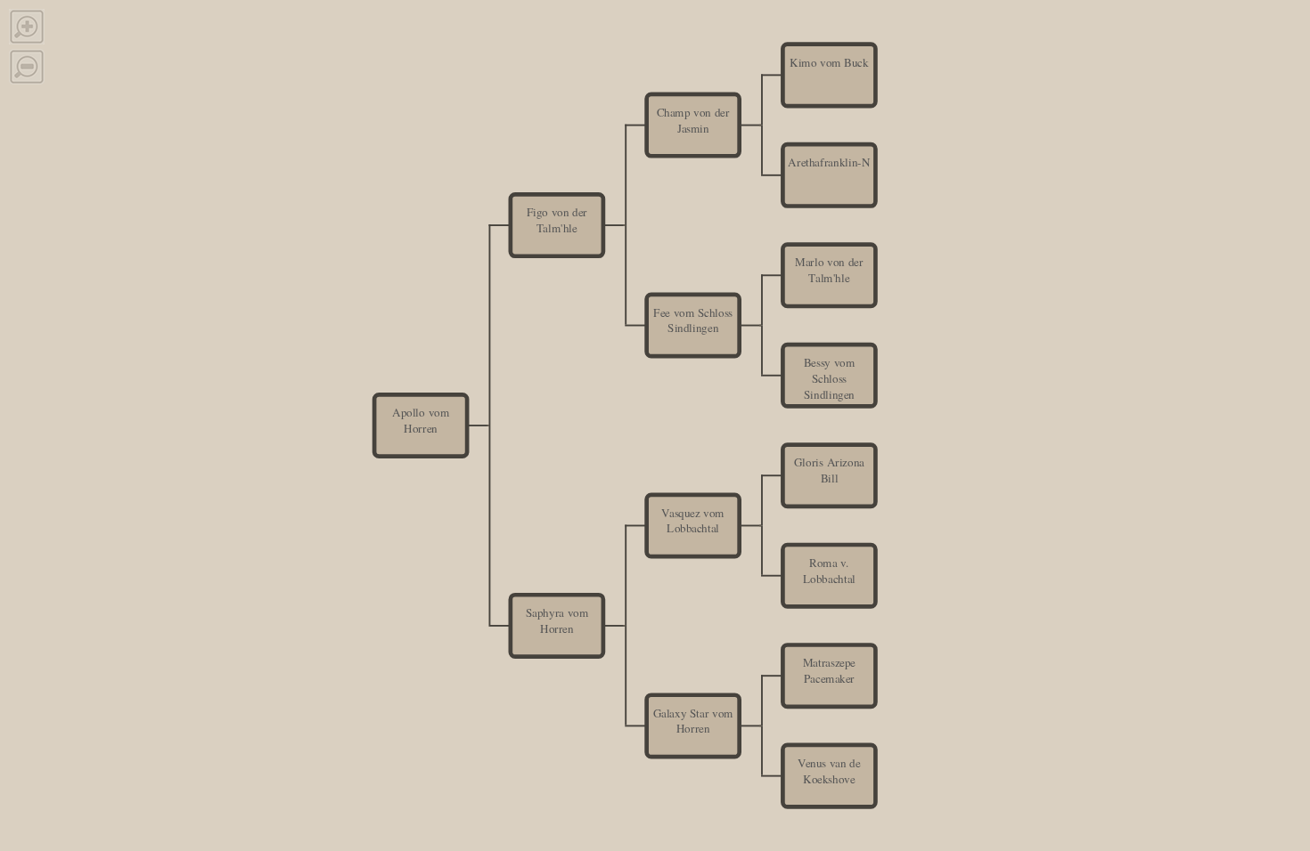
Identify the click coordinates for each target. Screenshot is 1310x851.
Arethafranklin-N (829, 162)
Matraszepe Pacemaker (829, 670)
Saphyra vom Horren (557, 620)
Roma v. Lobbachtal (829, 571)
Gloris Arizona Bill (829, 470)
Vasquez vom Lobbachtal (692, 521)
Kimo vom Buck (829, 61)
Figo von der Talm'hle (557, 220)
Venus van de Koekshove (829, 771)
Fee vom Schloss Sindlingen (693, 320)
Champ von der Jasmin (693, 120)
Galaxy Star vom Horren (693, 721)
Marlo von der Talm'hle (829, 270)
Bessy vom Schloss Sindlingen (829, 377)
